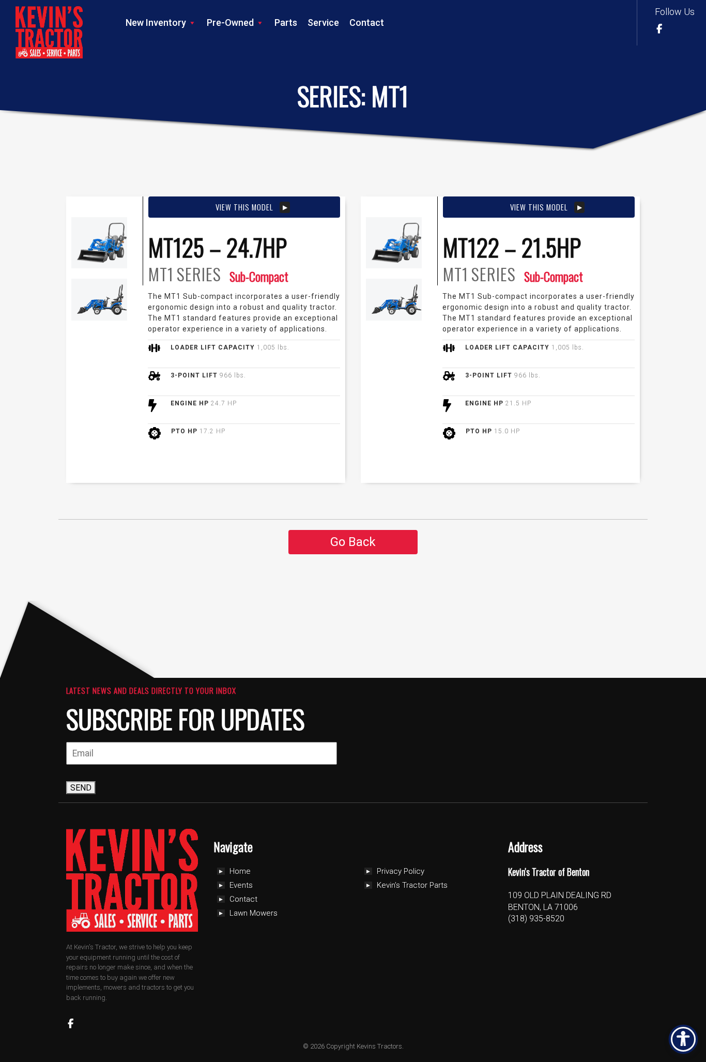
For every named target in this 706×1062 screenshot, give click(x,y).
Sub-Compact (258, 276)
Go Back (353, 542)
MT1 (161, 274)
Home (240, 871)
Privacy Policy (400, 871)
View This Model (244, 207)
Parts (285, 22)
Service (323, 22)
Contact (366, 22)
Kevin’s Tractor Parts (412, 885)
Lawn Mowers (253, 913)
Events (241, 885)
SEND (80, 788)
